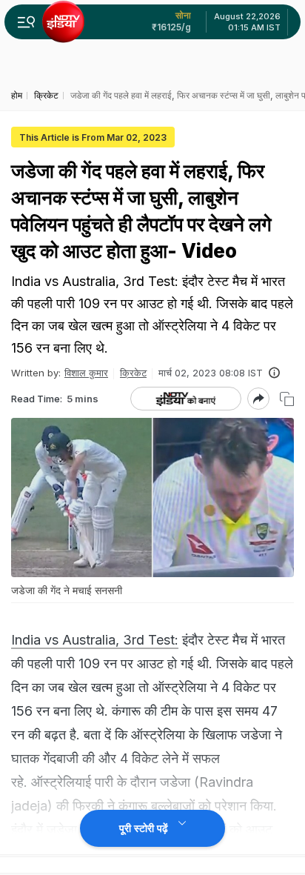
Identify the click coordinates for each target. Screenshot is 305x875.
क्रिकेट (133, 373)
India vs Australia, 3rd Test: (94, 640)
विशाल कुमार (86, 373)
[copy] (287, 399)
